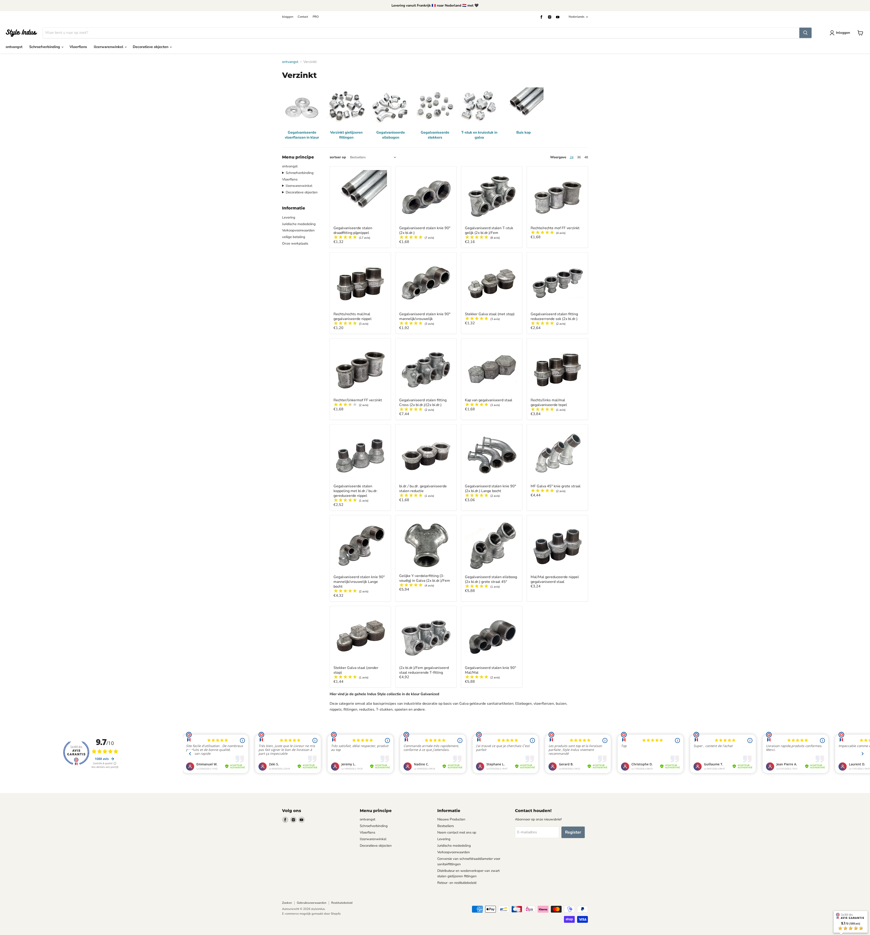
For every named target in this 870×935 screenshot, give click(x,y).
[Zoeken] (805, 33)
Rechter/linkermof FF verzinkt (358, 400)
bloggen (287, 17)
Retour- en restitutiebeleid (456, 882)
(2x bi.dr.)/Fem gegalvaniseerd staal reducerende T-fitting (424, 670)
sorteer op (338, 157)
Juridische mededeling (299, 224)
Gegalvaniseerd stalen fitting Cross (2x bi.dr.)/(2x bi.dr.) (423, 402)
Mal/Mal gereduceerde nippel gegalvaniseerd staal (555, 579)
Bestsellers (445, 826)
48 (586, 157)
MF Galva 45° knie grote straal (555, 486)
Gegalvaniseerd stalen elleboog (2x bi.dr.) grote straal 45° (491, 579)
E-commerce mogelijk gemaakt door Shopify (311, 914)
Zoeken (287, 903)
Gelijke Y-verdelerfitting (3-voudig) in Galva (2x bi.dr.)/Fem (424, 578)
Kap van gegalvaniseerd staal (488, 400)
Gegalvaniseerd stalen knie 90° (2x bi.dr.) (424, 230)
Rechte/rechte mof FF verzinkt (555, 228)
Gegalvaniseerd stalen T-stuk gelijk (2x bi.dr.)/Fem (489, 230)
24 (571, 157)
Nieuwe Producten (451, 819)
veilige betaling (293, 237)
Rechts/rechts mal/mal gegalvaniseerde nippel (353, 316)
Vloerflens (78, 46)
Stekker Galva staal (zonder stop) (356, 670)
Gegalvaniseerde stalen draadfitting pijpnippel (353, 230)
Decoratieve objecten (151, 46)
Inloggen (843, 32)
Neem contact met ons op (456, 832)
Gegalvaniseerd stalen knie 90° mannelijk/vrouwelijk (424, 316)
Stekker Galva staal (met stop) (490, 314)
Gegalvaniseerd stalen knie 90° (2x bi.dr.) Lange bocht (490, 488)
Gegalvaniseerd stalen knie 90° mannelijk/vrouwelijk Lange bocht (359, 581)
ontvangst (14, 46)
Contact (303, 17)
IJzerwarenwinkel (109, 46)
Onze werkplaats (295, 243)
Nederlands (576, 17)
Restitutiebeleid (342, 903)
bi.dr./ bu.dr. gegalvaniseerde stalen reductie (423, 488)
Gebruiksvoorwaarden (311, 903)
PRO (316, 17)
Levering (288, 217)
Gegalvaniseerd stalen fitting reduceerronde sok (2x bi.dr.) (554, 316)
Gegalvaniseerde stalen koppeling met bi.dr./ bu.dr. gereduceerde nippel (356, 491)
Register (573, 832)
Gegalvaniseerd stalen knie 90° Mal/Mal (490, 670)
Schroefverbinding (45, 46)
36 (579, 157)
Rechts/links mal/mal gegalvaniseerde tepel (549, 402)
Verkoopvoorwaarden (298, 230)
